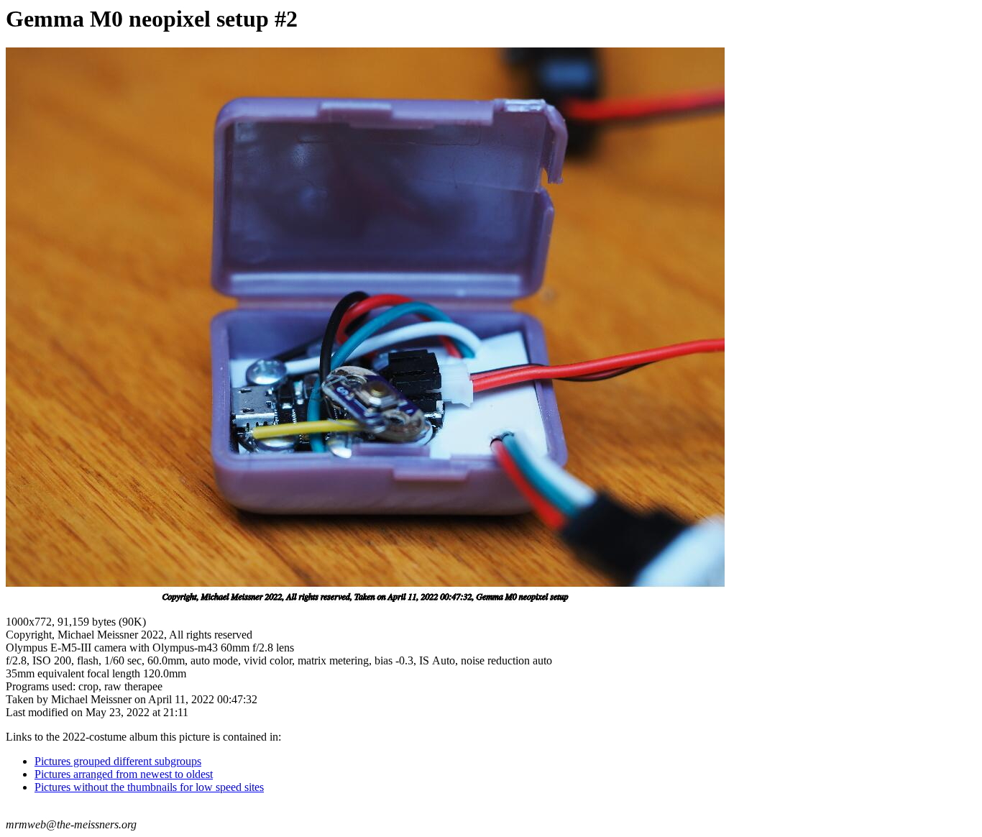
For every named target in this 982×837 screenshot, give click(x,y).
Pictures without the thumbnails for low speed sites (149, 787)
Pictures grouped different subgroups (118, 761)
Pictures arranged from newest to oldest (124, 774)
